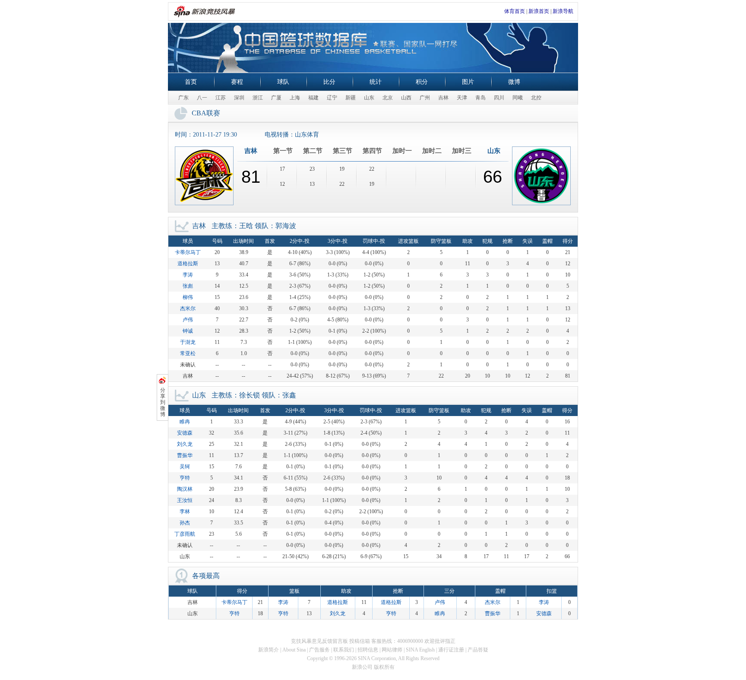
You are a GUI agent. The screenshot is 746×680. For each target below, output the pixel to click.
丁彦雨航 (184, 534)
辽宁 (332, 98)
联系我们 (343, 650)
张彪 (188, 286)
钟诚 (188, 331)
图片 (468, 82)
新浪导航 (563, 11)
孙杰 (185, 523)
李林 (185, 511)
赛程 (237, 82)
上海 (295, 98)
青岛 (480, 98)
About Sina (294, 650)
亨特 (185, 478)
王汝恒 (185, 500)
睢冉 (185, 422)
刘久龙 (185, 444)
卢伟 (188, 320)
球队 (283, 82)
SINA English (420, 650)
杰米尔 (188, 308)
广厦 (276, 98)
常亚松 (188, 353)
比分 (329, 82)
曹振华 (185, 455)
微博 (514, 82)
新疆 (350, 98)
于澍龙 (188, 342)
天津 (462, 98)
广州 (425, 98)
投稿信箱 (359, 641)
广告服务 (319, 650)
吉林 (443, 98)
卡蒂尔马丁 (188, 252)
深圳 (239, 98)
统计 (376, 82)
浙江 (258, 98)
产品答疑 (478, 650)
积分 (422, 82)
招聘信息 (367, 650)
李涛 (188, 275)
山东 (369, 98)
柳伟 (188, 297)
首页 (191, 82)
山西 (406, 98)
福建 (313, 98)
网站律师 (392, 650)
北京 (387, 98)
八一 (202, 98)
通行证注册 (451, 650)
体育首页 (514, 11)
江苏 (220, 98)
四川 (499, 98)
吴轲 (185, 467)
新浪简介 (268, 650)
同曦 (517, 98)
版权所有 (384, 667)
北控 (536, 98)
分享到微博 (162, 402)
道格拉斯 (187, 264)
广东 (183, 98)
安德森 (185, 433)
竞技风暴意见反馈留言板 (319, 641)
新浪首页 (538, 11)
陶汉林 (185, 489)
